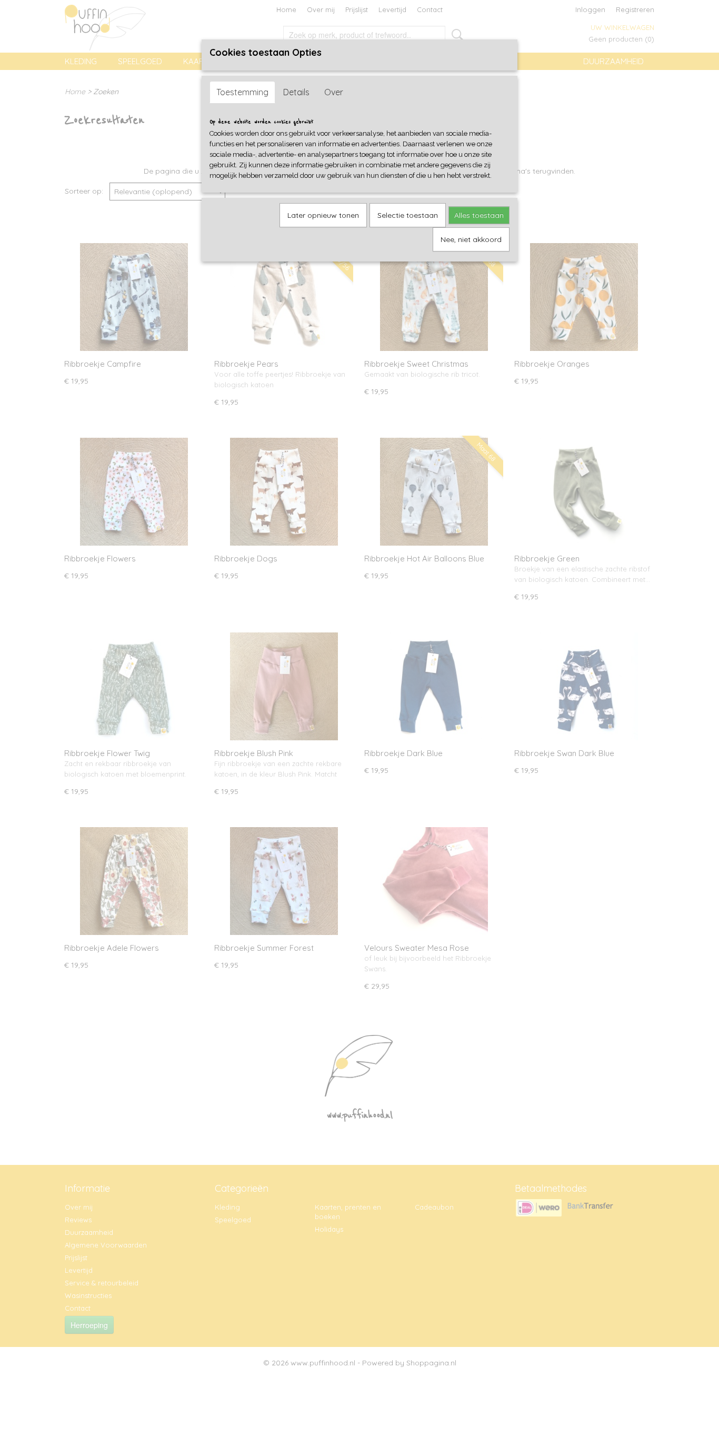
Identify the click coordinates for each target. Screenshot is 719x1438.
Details (296, 92)
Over (333, 92)
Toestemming (242, 92)
